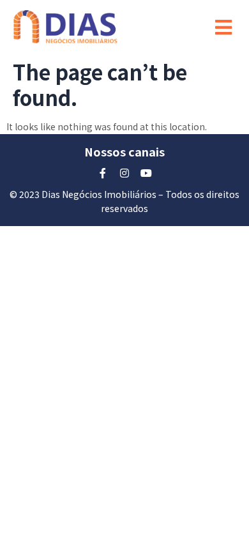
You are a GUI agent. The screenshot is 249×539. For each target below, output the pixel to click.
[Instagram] (124, 173)
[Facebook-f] (103, 173)
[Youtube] (146, 173)
